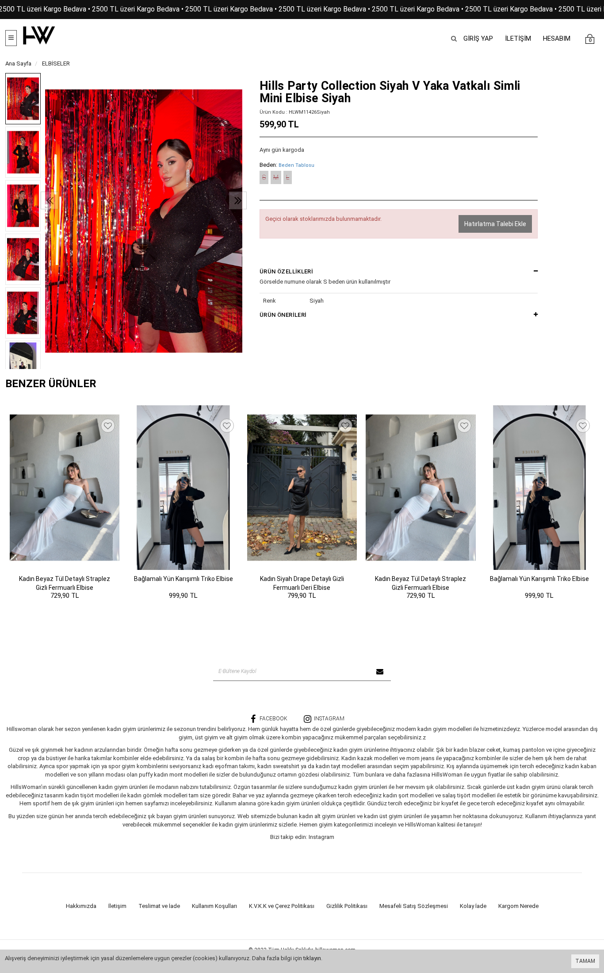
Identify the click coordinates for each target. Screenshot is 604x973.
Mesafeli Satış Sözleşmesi (413, 906)
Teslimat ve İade (159, 906)
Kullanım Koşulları (214, 906)
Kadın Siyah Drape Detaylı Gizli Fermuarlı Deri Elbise (302, 583)
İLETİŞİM (518, 38)
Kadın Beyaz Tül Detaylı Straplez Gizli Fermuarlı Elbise (64, 583)
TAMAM (585, 961)
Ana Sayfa (18, 63)
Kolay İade (473, 906)
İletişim (117, 906)
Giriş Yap (478, 38)
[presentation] (49, 200)
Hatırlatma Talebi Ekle (495, 223)
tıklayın (312, 958)
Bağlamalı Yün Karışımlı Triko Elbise (183, 578)
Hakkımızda (81, 906)
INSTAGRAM (329, 718)
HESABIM (556, 38)
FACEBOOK (273, 718)
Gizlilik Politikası (346, 906)
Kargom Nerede (518, 906)
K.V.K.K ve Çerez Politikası (281, 906)
